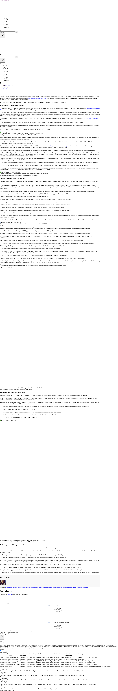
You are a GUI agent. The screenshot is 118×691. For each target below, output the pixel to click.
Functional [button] (2, 667)
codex (6, 587)
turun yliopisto (70, 587)
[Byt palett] (14, 83)
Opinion (6, 24)
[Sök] (0, 30)
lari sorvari (47, 587)
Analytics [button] (2, 676)
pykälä (51, 587)
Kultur (5, 23)
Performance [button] (3, 672)
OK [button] (8, 634)
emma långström (12, 587)
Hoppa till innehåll (4, 0)
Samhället (6, 20)
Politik (5, 21)
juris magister (41, 587)
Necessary (4, 651)
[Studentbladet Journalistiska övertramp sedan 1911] (8, 15)
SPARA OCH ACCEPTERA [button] (7, 690)
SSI (4, 67)
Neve (1, 603)
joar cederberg (30, 587)
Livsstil (5, 26)
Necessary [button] (2, 649)
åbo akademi (84, 587)
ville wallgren (77, 587)
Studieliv (6, 18)
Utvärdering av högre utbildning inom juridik (58, 146)
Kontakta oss (6, 66)
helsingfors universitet (21, 587)
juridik (36, 587)
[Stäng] (2, 35)
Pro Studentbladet (7, 69)
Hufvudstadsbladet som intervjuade (37, 98)
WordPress (12, 603)
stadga (62, 587)
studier (65, 587)
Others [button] (1, 685)
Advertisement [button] (3, 681)
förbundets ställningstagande (91, 118)
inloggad (10, 594)
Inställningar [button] (3, 634)
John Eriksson (8, 86)
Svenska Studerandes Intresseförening (13, 598)
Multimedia (6, 27)
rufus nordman (56, 587)
